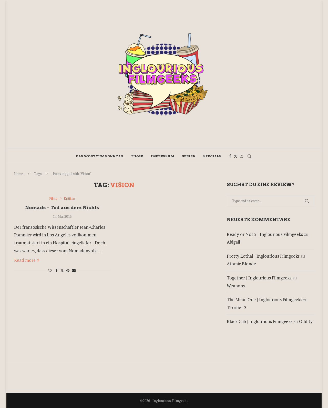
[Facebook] (230, 156)
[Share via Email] (74, 270)
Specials (212, 156)
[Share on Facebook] (57, 270)
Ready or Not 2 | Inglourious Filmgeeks (265, 234)
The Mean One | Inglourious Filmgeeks (264, 299)
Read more (25, 260)
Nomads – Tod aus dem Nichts (62, 207)
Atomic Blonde (241, 264)
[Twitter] (235, 156)
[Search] (249, 156)
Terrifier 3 (236, 307)
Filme (137, 156)
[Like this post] (50, 270)
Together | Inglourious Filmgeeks (259, 278)
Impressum (162, 156)
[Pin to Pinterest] (67, 270)
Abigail (233, 242)
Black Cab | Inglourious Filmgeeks (259, 321)
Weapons (236, 286)
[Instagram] (241, 156)
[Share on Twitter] (62, 270)
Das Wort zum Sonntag (100, 156)
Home (18, 173)
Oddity (306, 321)
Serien (189, 156)
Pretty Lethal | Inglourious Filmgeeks (263, 256)
